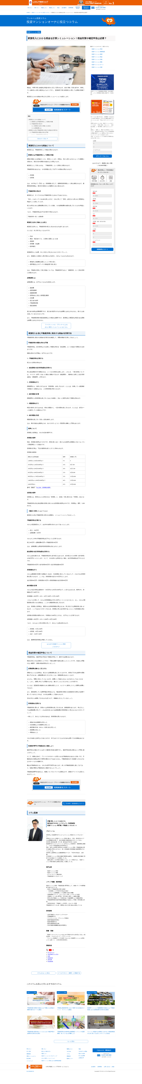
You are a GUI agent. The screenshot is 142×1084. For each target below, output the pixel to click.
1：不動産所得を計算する (41, 134)
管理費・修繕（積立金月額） (99, 221)
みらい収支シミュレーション (48, 1058)
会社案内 (64, 7)
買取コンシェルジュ (31, 1056)
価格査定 (29, 1053)
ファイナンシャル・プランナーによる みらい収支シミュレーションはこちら (56, 326)
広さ (94, 214)
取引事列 (29, 1058)
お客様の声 (81, 1057)
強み (58, 7)
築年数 (94, 198)
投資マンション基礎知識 (98, 51)
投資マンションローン (98, 64)
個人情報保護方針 (30, 1071)
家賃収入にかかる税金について (37, 119)
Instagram (50, 957)
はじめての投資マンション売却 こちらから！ (56, 645)
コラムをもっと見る (43, 973)
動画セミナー (70, 1058)
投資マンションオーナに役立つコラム (40, 12)
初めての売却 (82, 1053)
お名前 (94, 140)
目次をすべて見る (42, 138)
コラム (68, 1053)
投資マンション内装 (97, 67)
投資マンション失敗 (97, 59)
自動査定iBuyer (77, 8)
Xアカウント (51, 952)
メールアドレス (96, 149)
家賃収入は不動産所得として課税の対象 (42, 121)
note (49, 956)
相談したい (44, 7)
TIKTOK (50, 959)
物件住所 (95, 191)
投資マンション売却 (97, 49)
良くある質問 (82, 1055)
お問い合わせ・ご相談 (109, 1066)
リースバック (30, 1060)
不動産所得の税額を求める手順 (40, 132)
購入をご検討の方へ (46, 1051)
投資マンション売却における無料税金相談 (51, 1060)
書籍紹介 (69, 1056)
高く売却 (29, 1051)
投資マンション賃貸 (97, 54)
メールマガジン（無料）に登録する (69, 973)
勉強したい (52, 7)
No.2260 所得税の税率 (43, 487)
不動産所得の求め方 (37, 123)
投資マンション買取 (97, 62)
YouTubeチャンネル (53, 954)
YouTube (69, 1051)
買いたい (36, 7)
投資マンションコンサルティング (49, 1055)
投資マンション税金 (97, 56)
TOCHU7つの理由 (83, 1051)
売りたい (30, 7)
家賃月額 (95, 206)
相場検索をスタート (75, 803)
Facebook (50, 961)
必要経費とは (37, 128)
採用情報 (70, 7)
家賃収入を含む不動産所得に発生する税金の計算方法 (43, 130)
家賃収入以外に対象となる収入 (42, 126)
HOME (28, 12)
